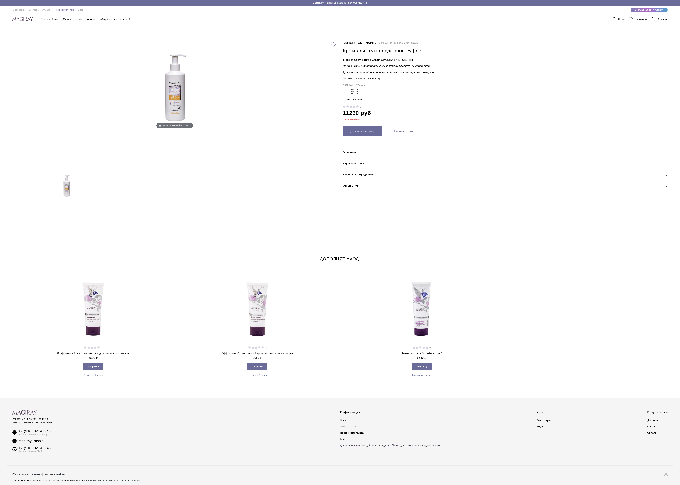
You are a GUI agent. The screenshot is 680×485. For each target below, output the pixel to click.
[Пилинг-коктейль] (421, 307)
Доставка (34, 10)
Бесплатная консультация (649, 10)
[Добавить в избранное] (333, 44)
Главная (348, 42)
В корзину (93, 366)
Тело (79, 19)
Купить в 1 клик (403, 131)
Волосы (90, 19)
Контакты (653, 426)
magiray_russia (31, 441)
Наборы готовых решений (115, 19)
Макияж (68, 19)
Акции (540, 426)
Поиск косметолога (64, 10)
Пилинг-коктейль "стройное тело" (421, 353)
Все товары (543, 420)
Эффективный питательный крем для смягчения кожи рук (257, 353)
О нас (343, 420)
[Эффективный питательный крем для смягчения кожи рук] (257, 307)
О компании (18, 10)
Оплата (46, 10)
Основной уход (50, 19)
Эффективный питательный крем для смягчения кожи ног (93, 353)
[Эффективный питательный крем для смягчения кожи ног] (93, 307)
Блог (80, 10)
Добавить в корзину (362, 131)
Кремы (370, 42)
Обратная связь (350, 426)
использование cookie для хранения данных (113, 479)
